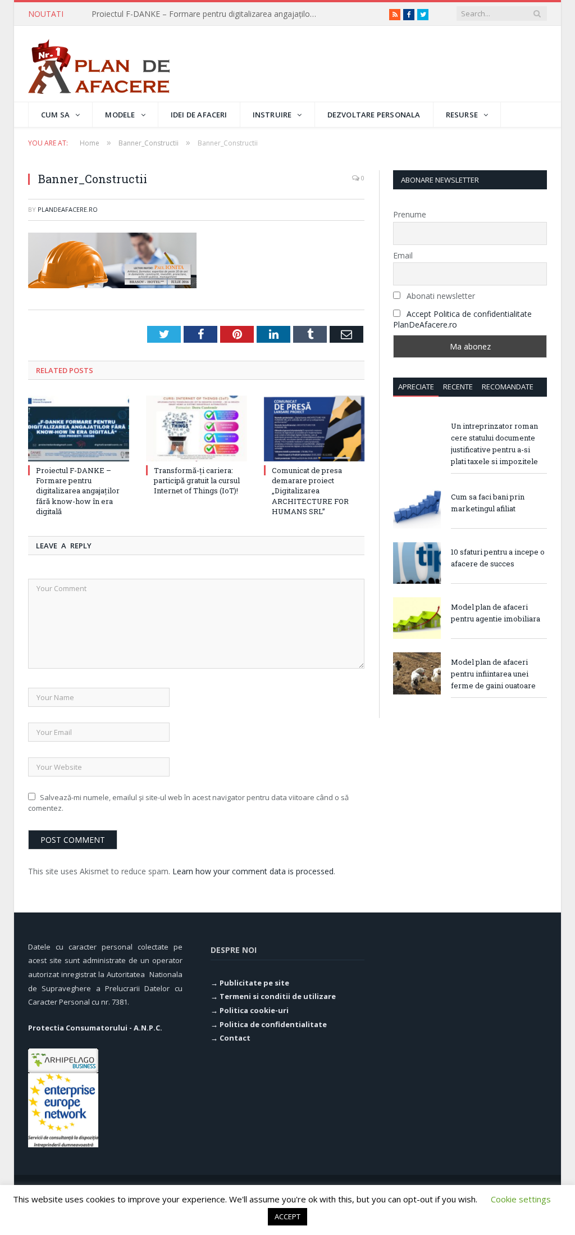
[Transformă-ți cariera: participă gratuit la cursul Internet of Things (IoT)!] (196, 429)
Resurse (462, 115)
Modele (120, 115)
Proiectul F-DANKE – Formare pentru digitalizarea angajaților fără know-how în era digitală (207, 14)
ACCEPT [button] (287, 1216)
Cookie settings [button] (521, 1199)
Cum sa (55, 115)
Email (403, 255)
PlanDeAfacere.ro (68, 209)
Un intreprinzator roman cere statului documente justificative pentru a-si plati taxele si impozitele (494, 443)
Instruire (272, 115)
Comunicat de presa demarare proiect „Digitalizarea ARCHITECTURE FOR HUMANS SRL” (310, 490)
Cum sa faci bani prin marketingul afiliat (487, 503)
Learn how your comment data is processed (253, 871)
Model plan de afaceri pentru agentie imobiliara (495, 613)
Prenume (409, 214)
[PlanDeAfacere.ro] (99, 63)
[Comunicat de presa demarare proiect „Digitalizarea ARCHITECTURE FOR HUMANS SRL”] (314, 429)
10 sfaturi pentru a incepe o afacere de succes (498, 558)
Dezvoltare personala (374, 115)
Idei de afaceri (199, 115)
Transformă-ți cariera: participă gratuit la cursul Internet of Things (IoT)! (197, 480)
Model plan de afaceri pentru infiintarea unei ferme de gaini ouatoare (493, 674)
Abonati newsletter (439, 295)
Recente (458, 387)
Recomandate (507, 387)
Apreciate (416, 387)
